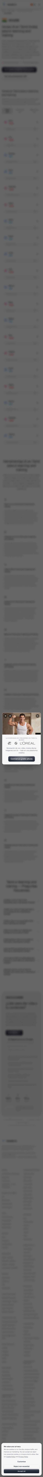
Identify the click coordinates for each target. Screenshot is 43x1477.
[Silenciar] (5, 716)
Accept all (21, 1471)
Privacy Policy (23, 1457)
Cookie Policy (10, 1457)
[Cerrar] (37, 716)
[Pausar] (10, 716)
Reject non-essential (21, 1466)
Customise (21, 1462)
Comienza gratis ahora (21, 758)
